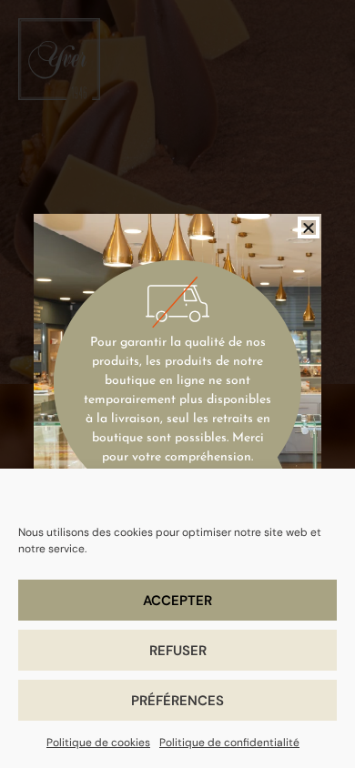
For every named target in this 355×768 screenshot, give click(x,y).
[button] (308, 227)
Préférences (177, 701)
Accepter (177, 600)
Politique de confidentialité (229, 742)
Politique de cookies (98, 742)
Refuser (178, 651)
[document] (177, 384)
